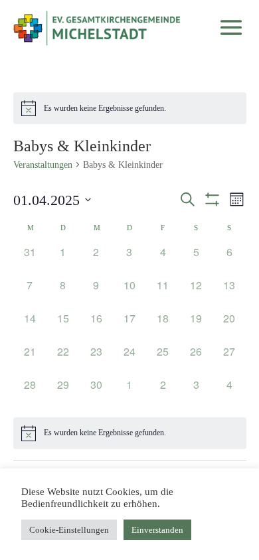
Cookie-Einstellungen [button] (69, 530)
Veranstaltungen (42, 165)
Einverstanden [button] (157, 530)
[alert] (129, 108)
